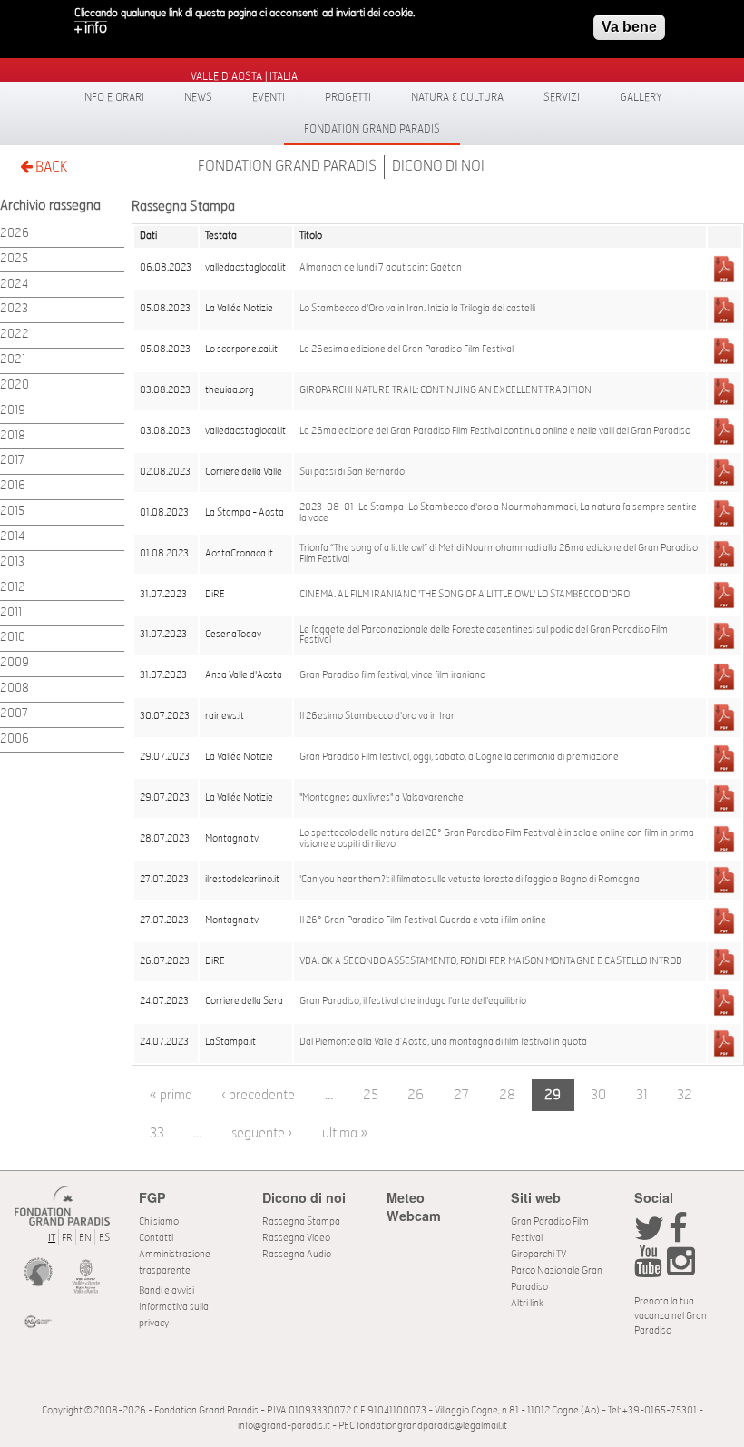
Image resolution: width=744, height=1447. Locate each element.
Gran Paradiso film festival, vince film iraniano (392, 675)
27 (461, 1095)
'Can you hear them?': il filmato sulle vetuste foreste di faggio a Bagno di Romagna (469, 879)
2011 (11, 613)
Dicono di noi (438, 166)
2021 (12, 360)
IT (51, 1238)
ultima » (344, 1133)
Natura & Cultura (457, 97)
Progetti (348, 97)
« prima (171, 1095)
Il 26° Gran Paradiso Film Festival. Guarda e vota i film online (422, 920)
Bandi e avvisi (166, 1290)
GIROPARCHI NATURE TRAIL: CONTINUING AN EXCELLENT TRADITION (445, 390)
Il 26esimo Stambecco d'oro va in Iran (377, 716)
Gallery (641, 97)
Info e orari (113, 97)
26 (415, 1095)
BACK (50, 167)
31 (642, 1095)
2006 (14, 739)
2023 (14, 309)
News (198, 97)
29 (552, 1095)
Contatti (156, 1238)
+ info (90, 28)
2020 (14, 385)
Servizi (561, 97)
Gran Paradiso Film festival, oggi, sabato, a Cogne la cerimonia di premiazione (459, 757)
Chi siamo (159, 1221)
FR (67, 1238)
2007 (14, 714)
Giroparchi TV (538, 1254)
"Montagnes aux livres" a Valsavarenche (381, 797)
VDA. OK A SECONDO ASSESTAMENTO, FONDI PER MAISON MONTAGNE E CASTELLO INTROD (490, 961)
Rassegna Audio (296, 1254)
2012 (12, 588)
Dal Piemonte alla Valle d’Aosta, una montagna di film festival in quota (443, 1042)
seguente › (261, 1133)
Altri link (527, 1303)
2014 (12, 537)
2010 (12, 638)
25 (370, 1095)
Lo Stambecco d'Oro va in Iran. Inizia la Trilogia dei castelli (417, 308)
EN (85, 1238)
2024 (14, 284)
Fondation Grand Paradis (372, 128)
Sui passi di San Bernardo (352, 472)
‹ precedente (258, 1095)
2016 (12, 486)
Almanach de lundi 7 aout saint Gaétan (380, 267)
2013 (12, 562)
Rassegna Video (296, 1238)
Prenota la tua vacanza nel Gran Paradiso (670, 1315)
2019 (12, 411)
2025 (14, 259)
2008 (14, 688)
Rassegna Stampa (301, 1221)
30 (598, 1095)
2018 (12, 436)
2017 (12, 461)
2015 (12, 511)
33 (157, 1133)
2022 (14, 334)
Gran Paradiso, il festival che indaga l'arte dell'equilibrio (412, 1001)
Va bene (629, 26)
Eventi (268, 97)
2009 (14, 663)
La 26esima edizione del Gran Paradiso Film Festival (406, 349)
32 (684, 1095)
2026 (14, 234)
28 (507, 1095)
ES (104, 1238)
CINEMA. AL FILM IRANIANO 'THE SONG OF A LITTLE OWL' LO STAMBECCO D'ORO (464, 594)
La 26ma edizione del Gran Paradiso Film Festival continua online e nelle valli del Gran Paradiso (494, 431)
